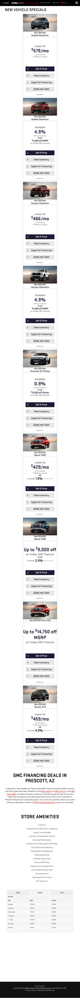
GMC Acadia (46, 791)
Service (40, 892)
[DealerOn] (40, 986)
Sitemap (32, 988)
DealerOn (26, 988)
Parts (62, 892)
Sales (18, 892)
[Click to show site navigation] (76, 3)
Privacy (38, 988)
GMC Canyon (60, 791)
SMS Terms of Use (46, 988)
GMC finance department (44, 802)
